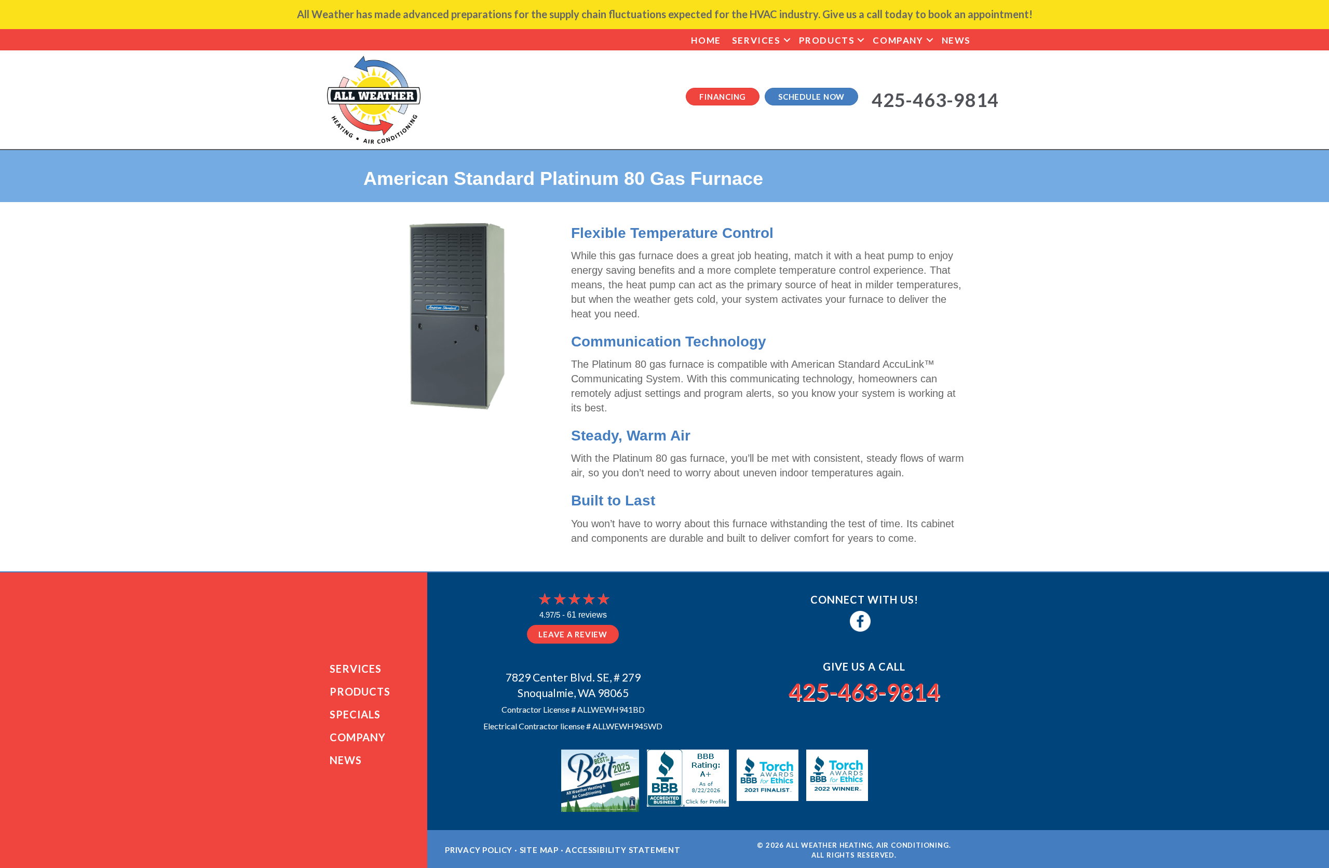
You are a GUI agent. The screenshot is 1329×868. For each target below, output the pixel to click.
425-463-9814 (864, 692)
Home (706, 40)
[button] (787, 40)
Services (756, 40)
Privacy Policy (478, 849)
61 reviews (587, 614)
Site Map (539, 849)
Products (827, 40)
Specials (355, 714)
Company (898, 40)
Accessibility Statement (622, 849)
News (956, 40)
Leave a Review (572, 634)
